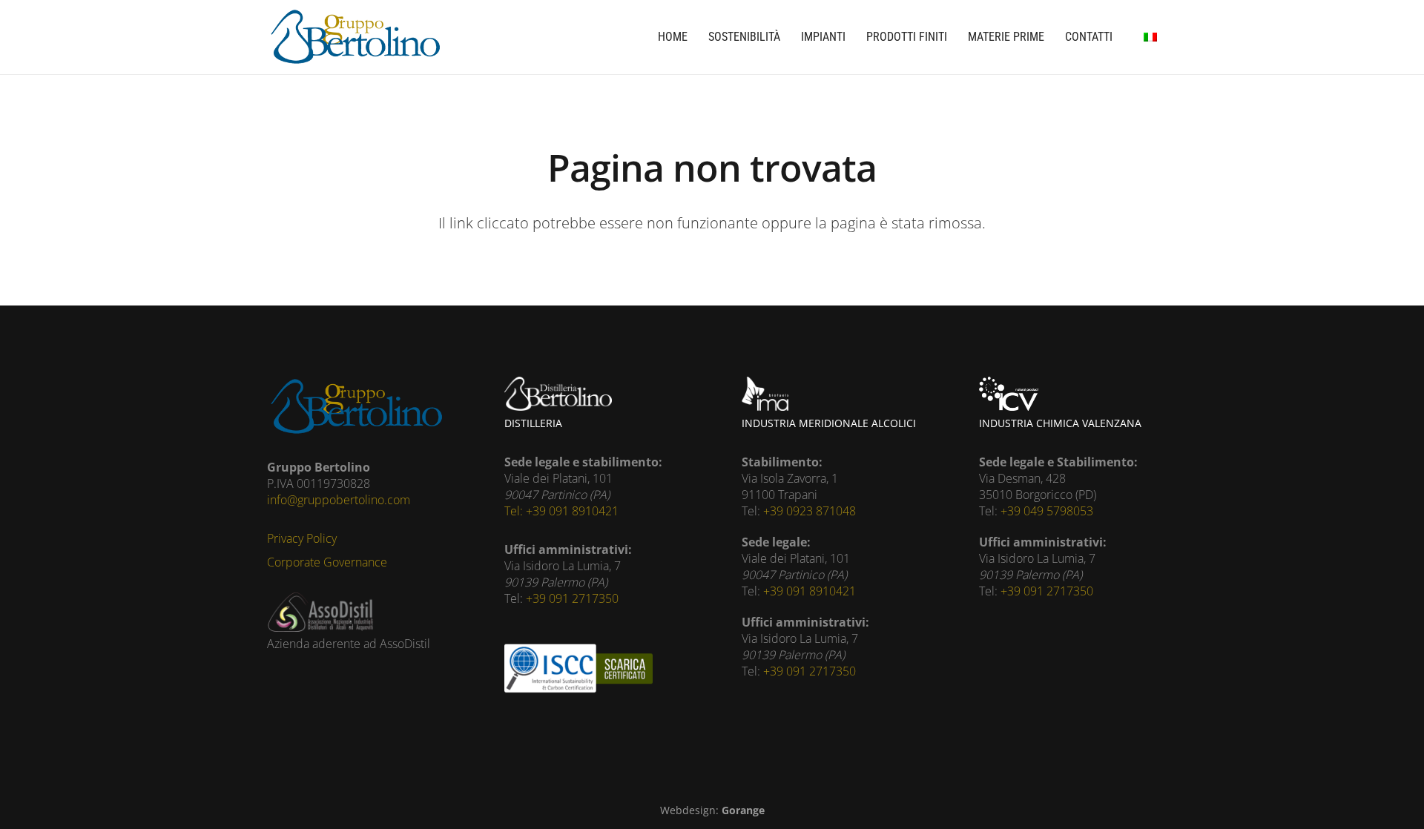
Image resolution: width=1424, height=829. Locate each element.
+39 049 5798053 (1047, 511)
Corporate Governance (327, 562)
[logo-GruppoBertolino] (355, 37)
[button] (1150, 37)
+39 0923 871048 (809, 511)
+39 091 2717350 (572, 598)
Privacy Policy (302, 538)
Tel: (515, 511)
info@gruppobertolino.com (338, 500)
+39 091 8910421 (572, 511)
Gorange (743, 810)
